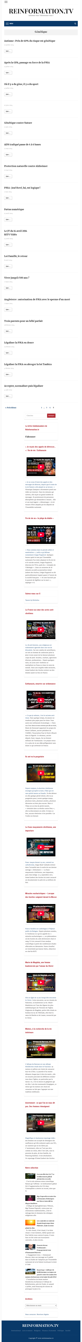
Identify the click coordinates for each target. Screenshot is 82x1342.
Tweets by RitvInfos (32, 600)
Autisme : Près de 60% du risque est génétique (29, 40)
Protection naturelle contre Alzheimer (26, 166)
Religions (37, 1331)
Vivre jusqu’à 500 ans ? (16, 277)
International (16, 1331)
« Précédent (10, 407)
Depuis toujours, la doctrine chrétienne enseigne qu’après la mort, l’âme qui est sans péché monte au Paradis (39, 790)
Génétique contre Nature (18, 122)
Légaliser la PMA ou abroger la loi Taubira (28, 364)
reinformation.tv (41, 10)
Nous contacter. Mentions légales (37, 1314)
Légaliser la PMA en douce (19, 342)
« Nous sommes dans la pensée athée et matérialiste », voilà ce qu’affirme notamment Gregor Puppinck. (39, 552)
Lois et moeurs (27, 1331)
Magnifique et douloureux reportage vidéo (40, 1138)
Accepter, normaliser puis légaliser (23, 385)
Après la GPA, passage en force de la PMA (27, 62)
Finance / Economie (49, 1331)
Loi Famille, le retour (16, 256)
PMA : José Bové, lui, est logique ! (22, 187)
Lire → (8, 51)
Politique (61, 1331)
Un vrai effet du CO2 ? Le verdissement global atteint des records (45, 1176)
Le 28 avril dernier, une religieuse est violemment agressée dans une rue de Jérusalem (38, 647)
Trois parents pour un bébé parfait (23, 321)
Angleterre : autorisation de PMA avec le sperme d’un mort (37, 299)
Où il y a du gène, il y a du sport (21, 84)
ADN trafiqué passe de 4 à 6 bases (22, 144)
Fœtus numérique (14, 209)
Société (67, 1331)
